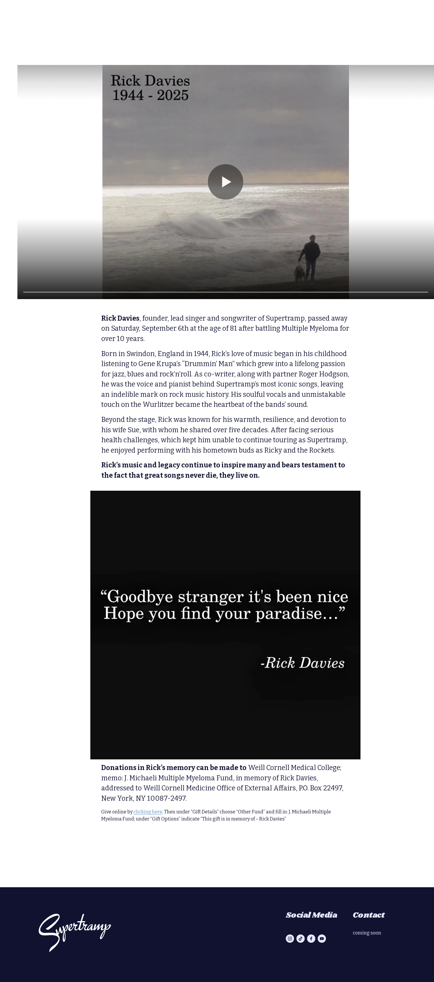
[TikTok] (300, 938)
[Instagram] (290, 938)
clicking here (147, 812)
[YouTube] (322, 938)
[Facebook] (311, 938)
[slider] (225, 292)
